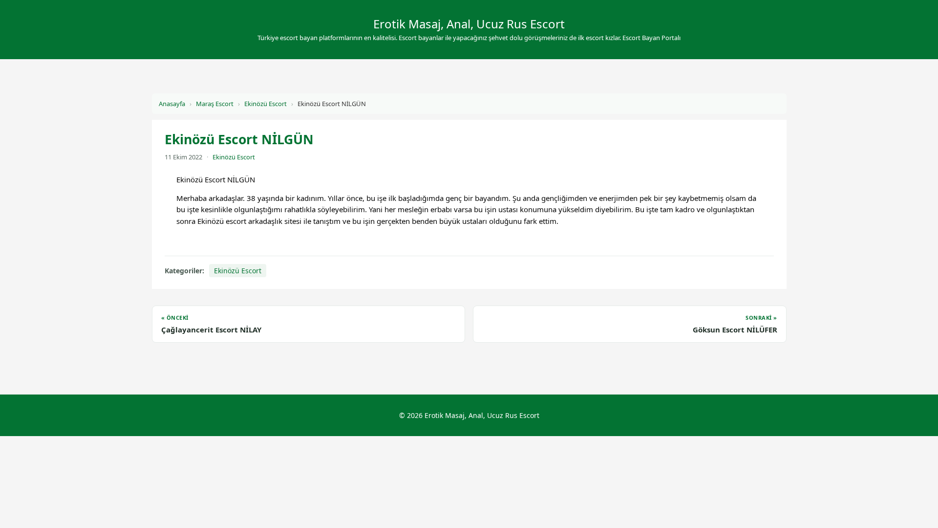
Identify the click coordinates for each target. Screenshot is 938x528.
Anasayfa (172, 103)
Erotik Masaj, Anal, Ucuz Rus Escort (469, 24)
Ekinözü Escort (265, 103)
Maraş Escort (215, 103)
